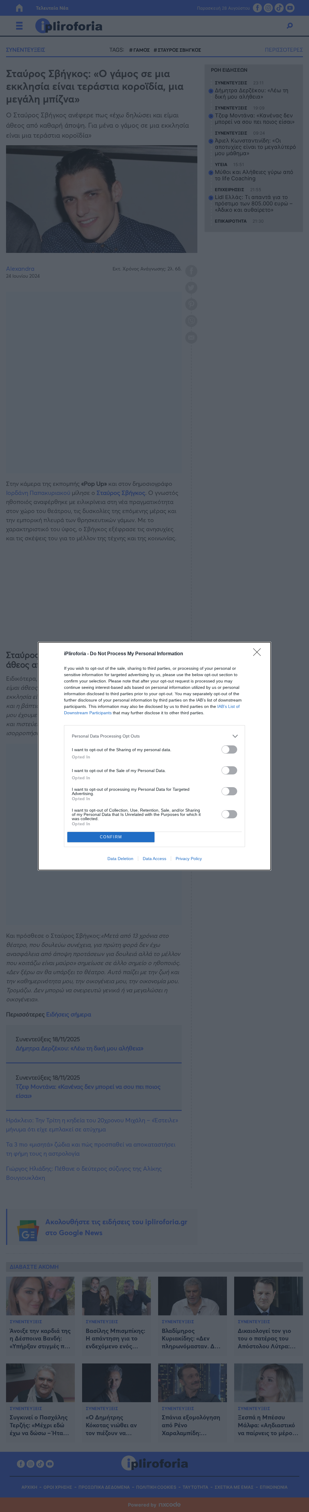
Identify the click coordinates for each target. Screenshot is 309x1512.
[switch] (229, 749)
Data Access (154, 858)
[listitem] (154, 736)
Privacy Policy (189, 858)
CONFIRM (111, 837)
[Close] (259, 654)
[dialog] (154, 756)
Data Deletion (120, 858)
